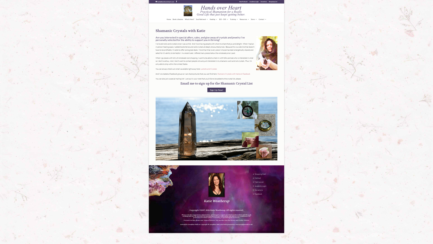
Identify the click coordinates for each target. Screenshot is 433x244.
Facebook (258, 194)
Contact (261, 19)
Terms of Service (209, 220)
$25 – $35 (222, 19)
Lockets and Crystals (209, 69)
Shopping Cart (273, 1)
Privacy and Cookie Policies (239, 220)
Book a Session (178, 19)
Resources (243, 19)
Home (169, 19)
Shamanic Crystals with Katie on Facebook (233, 74)
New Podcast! (243, 1)
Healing (212, 19)
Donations (264, 1)
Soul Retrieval (201, 19)
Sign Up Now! (216, 90)
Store (253, 19)
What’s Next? (189, 19)
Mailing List (259, 182)
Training (233, 19)
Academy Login (254, 1)
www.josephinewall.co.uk (243, 224)
